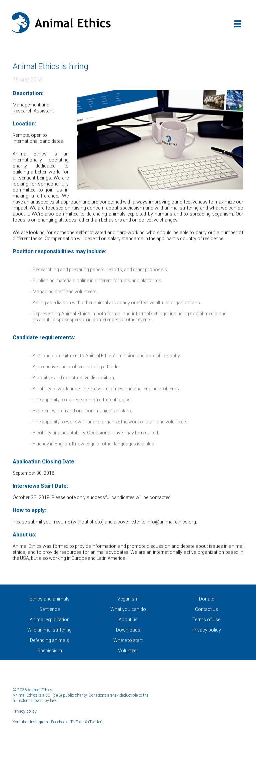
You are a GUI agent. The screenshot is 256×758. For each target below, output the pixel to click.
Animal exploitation (50, 619)
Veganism (128, 599)
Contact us (206, 609)
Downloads (128, 630)
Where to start (128, 640)
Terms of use (206, 619)
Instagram (39, 722)
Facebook (59, 722)
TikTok (76, 722)
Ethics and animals (50, 599)
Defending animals (49, 640)
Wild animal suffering (49, 630)
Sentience (49, 609)
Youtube (20, 722)
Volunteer (128, 650)
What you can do (128, 609)
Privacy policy (206, 630)
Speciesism (49, 650)
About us (128, 619)
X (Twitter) (94, 722)
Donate (206, 599)
